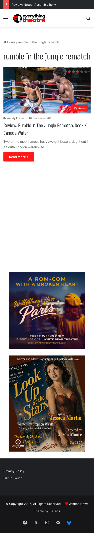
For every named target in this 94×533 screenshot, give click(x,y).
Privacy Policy (13, 471)
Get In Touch (12, 478)
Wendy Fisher (15, 118)
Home (11, 42)
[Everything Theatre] (29, 18)
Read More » (18, 157)
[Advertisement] (47, 218)
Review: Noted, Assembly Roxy (34, 4)
